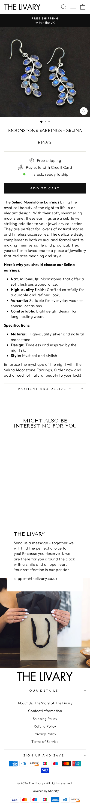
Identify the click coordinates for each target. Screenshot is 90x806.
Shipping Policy (45, 718)
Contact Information (45, 711)
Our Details (43, 690)
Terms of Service (45, 741)
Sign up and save (44, 755)
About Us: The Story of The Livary (45, 703)
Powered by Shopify (45, 791)
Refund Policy (45, 726)
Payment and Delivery (45, 389)
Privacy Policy (45, 734)
